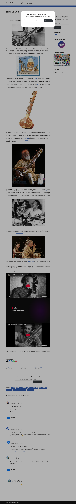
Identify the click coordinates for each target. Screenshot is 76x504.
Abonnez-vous (48, 20)
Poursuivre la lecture (38, 24)
